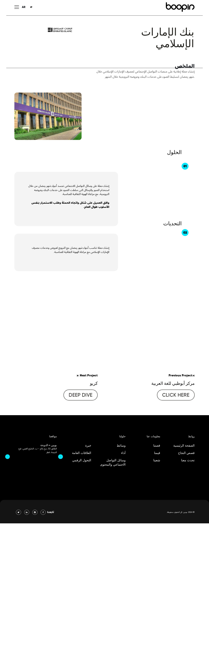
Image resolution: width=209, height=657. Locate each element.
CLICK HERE (175, 395)
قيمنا (157, 453)
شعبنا (156, 460)
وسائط (121, 445)
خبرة (88, 445)
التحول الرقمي (81, 460)
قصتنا (156, 445)
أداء (123, 453)
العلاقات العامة (81, 453)
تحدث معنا (188, 460)
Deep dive (80, 395)
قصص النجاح (186, 453)
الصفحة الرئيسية (184, 445)
